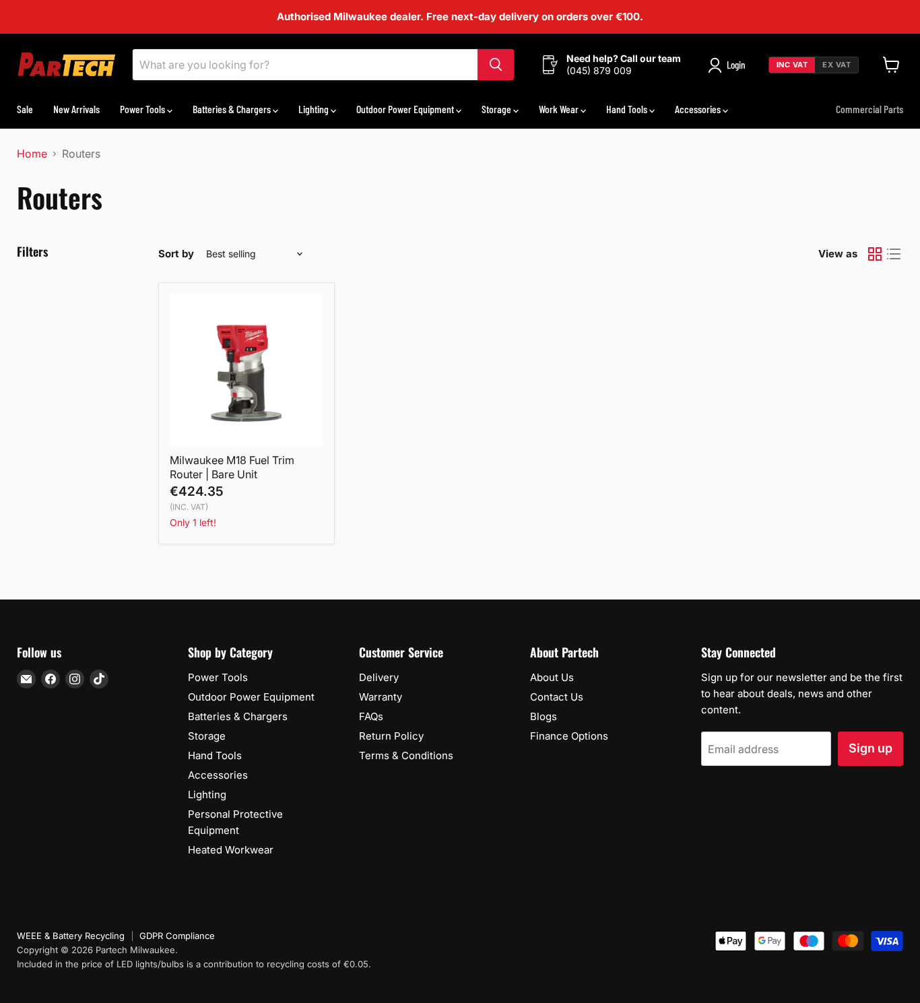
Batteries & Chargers (233, 108)
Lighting (314, 108)
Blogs (543, 716)
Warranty (380, 696)
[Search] (496, 64)
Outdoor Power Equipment (406, 108)
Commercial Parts (869, 108)
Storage (497, 108)
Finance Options (569, 736)
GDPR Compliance (177, 935)
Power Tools (143, 108)
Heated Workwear (230, 849)
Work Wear (560, 108)
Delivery (379, 677)
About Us (552, 677)
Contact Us (556, 696)
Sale (25, 108)
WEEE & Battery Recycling (71, 935)
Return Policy (391, 736)
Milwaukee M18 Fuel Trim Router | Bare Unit (232, 467)
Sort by (176, 253)
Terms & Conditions (406, 755)
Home (32, 154)
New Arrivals (76, 108)
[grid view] (874, 254)
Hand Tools (627, 108)
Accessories (699, 108)
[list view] (893, 254)
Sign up (870, 748)
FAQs (371, 716)
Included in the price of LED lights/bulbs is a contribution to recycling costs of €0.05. (194, 964)
